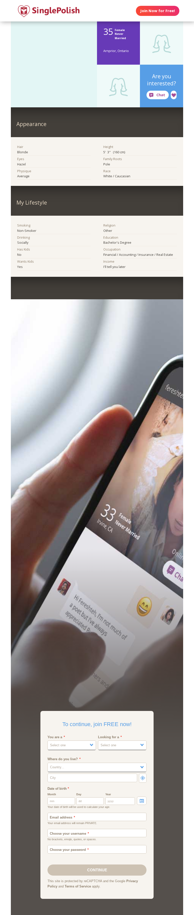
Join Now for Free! (157, 10)
